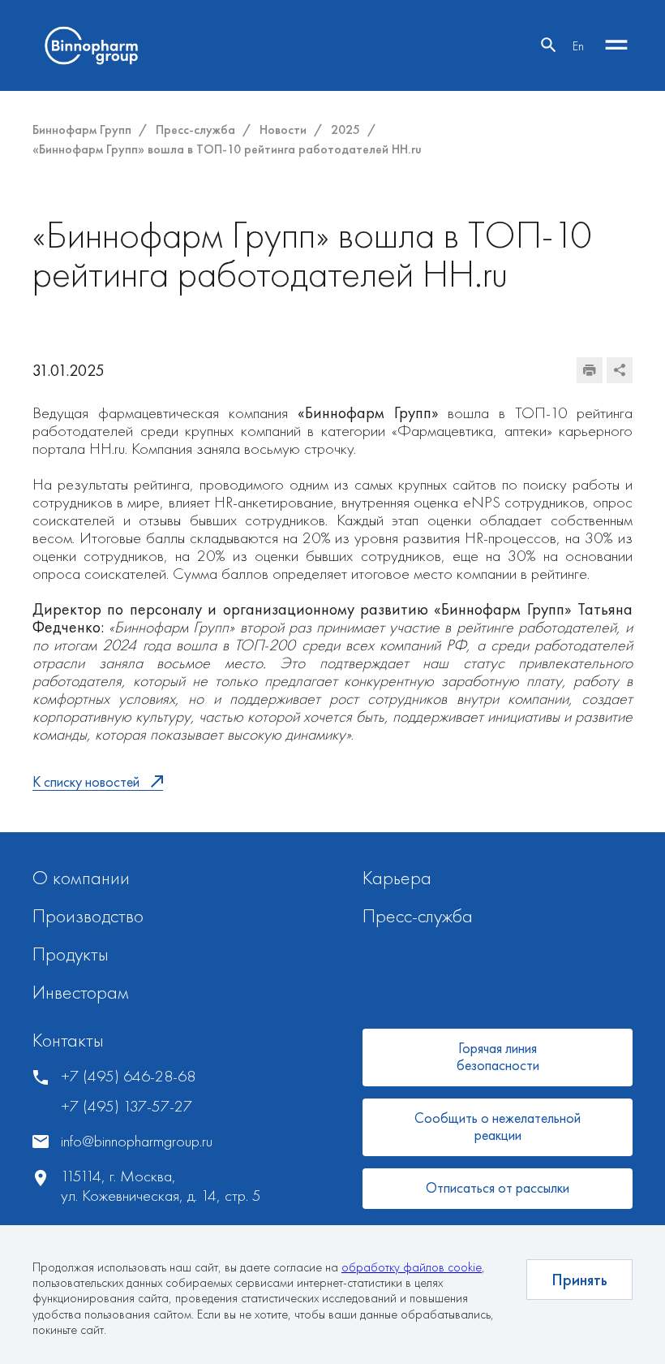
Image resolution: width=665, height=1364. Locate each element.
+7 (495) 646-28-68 (128, 1076)
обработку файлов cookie (411, 1267)
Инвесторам (80, 991)
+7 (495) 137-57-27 (126, 1106)
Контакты (68, 1039)
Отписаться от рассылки (497, 1187)
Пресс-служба (418, 915)
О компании (81, 877)
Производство (88, 915)
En (578, 45)
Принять (579, 1279)
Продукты (70, 953)
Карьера (397, 877)
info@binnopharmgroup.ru (136, 1141)
